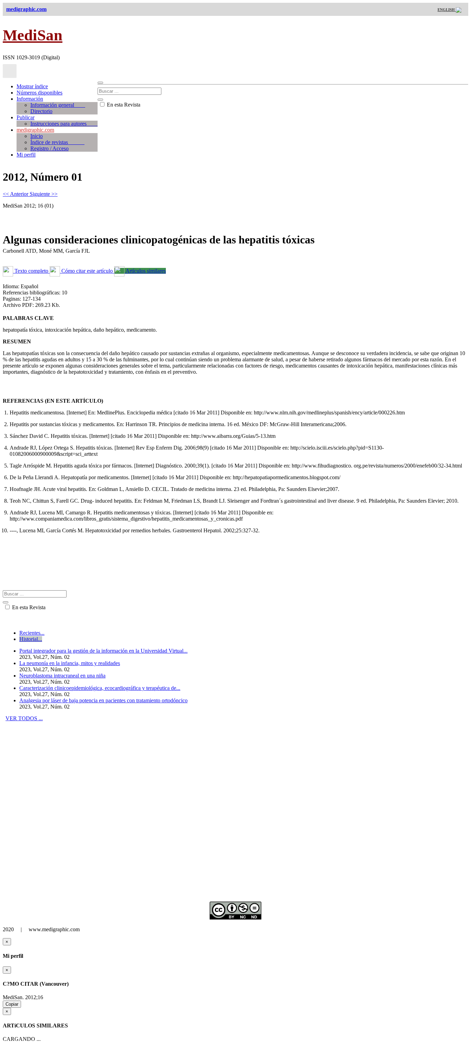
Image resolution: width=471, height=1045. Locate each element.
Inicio (36, 136)
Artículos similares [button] (145, 271)
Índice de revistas (57, 142)
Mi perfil (26, 155)
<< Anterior (16, 194)
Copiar (12, 1004)
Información (30, 99)
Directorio (41, 111)
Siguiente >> (44, 194)
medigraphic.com (35, 130)
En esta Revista (123, 105)
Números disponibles (39, 93)
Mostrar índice (32, 86)
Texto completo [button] (31, 271)
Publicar (25, 117)
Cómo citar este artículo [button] (87, 271)
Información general (57, 105)
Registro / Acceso (49, 148)
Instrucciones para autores (64, 124)
